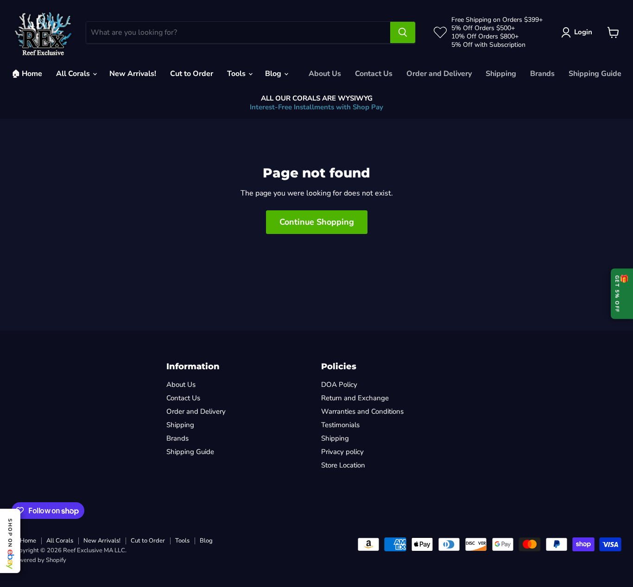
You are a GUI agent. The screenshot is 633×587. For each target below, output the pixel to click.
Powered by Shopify (39, 560)
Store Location (343, 465)
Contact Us (373, 74)
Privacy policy (342, 451)
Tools (237, 74)
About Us (325, 74)
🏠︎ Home (27, 74)
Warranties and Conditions (362, 411)
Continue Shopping (316, 221)
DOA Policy (339, 384)
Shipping (501, 74)
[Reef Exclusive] (43, 32)
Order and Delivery (439, 74)
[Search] (402, 32)
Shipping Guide (595, 74)
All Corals (74, 74)
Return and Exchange (355, 398)
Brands (542, 74)
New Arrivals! (132, 74)
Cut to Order (191, 74)
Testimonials (340, 424)
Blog (274, 74)
